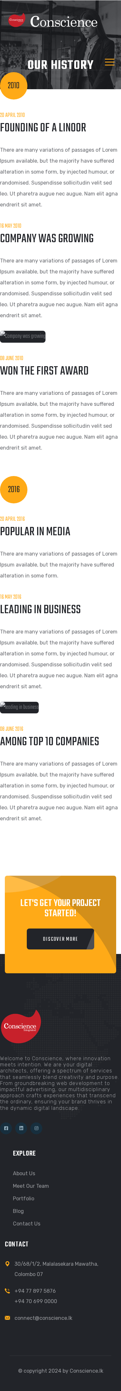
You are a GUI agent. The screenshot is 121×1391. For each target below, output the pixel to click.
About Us (24, 1173)
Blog (18, 1211)
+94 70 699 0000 (36, 1301)
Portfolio (23, 1199)
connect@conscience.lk (43, 1318)
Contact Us (26, 1224)
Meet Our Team (31, 1186)
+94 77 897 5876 (35, 1291)
